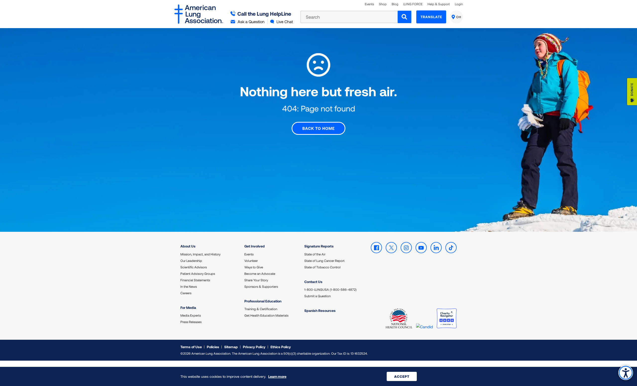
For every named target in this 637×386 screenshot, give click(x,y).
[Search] (404, 17)
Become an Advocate (259, 274)
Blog (395, 4)
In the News (188, 287)
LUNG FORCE (413, 4)
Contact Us (313, 282)
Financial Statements (195, 280)
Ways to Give (253, 267)
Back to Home (318, 128)
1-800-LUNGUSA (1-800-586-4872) (330, 289)
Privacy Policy (254, 347)
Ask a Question (251, 21)
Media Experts (190, 315)
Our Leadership (191, 261)
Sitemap (231, 347)
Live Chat (284, 21)
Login (459, 4)
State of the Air (314, 254)
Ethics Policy (280, 347)
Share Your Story (256, 280)
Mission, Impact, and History (200, 254)
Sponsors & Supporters (261, 287)
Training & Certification (260, 309)
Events (369, 4)
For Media (188, 307)
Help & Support (438, 4)
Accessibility (626, 373)
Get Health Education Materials (266, 315)
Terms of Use (191, 347)
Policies (213, 347)
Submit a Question (317, 296)
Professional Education (262, 301)
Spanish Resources (320, 310)
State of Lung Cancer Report (324, 261)
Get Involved (254, 246)
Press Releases (191, 322)
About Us (188, 246)
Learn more (277, 376)
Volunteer (251, 261)
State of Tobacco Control (322, 267)
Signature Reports (319, 246)
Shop (383, 4)
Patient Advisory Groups (197, 274)
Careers (185, 293)
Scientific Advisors (193, 267)
